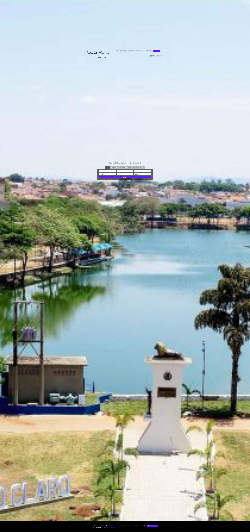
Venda (142, 50)
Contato (157, 51)
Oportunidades (123, 50)
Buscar (125, 177)
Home (116, 50)
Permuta (138, 50)
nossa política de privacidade (108, 527)
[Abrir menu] (161, 50)
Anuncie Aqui (149, 50)
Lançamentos (131, 50)
